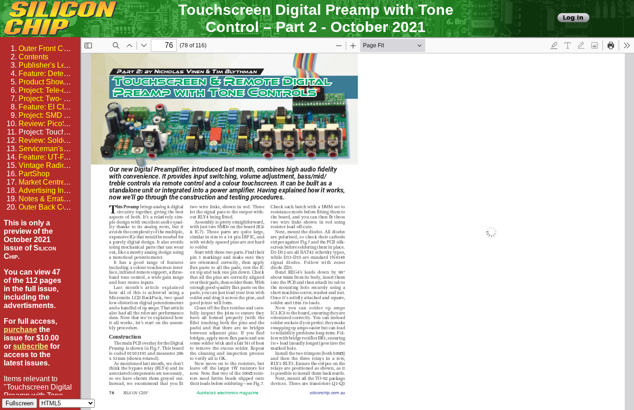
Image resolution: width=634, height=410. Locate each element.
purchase (20, 329)
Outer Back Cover (48, 207)
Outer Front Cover (48, 48)
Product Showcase (50, 82)
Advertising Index (47, 190)
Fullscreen (19, 403)
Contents (33, 57)
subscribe (30, 346)
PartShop (34, 174)
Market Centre (42, 182)
